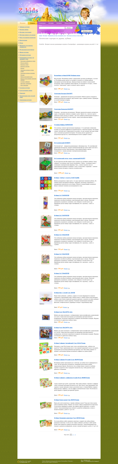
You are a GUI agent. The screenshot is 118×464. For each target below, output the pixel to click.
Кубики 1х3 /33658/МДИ (61, 195)
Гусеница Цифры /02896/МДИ (63, 125)
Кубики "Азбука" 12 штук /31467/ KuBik (66, 178)
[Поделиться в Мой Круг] (68, 70)
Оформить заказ (87, 31)
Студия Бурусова (23, 462)
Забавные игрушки (25, 27)
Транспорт (22, 93)
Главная (40, 35)
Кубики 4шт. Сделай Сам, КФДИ (64, 293)
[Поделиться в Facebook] (45, 70)
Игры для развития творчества (28, 37)
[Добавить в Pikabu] (78, 70)
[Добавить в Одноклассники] (75, 70)
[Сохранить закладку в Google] (52, 70)
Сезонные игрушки (25, 87)
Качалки (22, 68)
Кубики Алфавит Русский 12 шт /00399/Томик (68, 360)
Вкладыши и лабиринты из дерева (28, 61)
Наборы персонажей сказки (26, 76)
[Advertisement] (59, 41)
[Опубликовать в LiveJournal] (61, 70)
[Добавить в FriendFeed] (48, 70)
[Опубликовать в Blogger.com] (42, 70)
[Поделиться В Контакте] (84, 70)
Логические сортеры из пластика (28, 73)
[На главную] (28, 12)
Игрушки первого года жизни (27, 35)
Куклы (21, 43)
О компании (42, 23)
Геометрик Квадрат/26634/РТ (63, 93)
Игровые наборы (24, 29)
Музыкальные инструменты (27, 49)
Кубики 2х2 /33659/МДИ (61, 215)
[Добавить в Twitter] (81, 70)
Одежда (32, 23)
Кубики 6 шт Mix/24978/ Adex (63, 312)
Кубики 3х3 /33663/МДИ (61, 254)
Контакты (59, 23)
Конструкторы (23, 40)
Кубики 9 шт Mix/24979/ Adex (63, 327)
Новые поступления (59, 31)
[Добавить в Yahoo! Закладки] (88, 70)
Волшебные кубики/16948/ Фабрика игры (67, 75)
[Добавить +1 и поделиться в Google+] (55, 70)
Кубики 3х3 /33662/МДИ (61, 235)
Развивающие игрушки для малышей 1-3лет (27, 58)
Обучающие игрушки (25, 55)
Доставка (51, 23)
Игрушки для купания (25, 32)
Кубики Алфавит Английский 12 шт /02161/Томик (69, 343)
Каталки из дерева (24, 64)
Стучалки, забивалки (25, 81)
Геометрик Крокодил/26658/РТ (63, 109)
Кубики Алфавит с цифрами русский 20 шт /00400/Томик (72, 378)
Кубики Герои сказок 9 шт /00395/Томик (66, 400)
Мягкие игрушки (24, 52)
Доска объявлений (70, 23)
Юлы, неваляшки (24, 85)
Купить (66, 89)
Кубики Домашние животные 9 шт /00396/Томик (69, 418)
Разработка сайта (23, 461)
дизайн (29, 461)
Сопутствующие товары (26, 90)
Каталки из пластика (25, 66)
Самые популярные (45, 31)
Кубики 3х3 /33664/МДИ (61, 273)
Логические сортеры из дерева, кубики (75, 35)
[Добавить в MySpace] (71, 70)
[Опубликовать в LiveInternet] (58, 70)
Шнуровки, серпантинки (26, 83)
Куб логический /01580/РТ (62, 143)
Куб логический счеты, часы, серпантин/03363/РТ (69, 158)
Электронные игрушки (26, 100)
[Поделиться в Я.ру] (91, 70)
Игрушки (22, 23)
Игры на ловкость (24, 63)
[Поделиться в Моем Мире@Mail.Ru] (65, 70)
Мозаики (22, 75)
